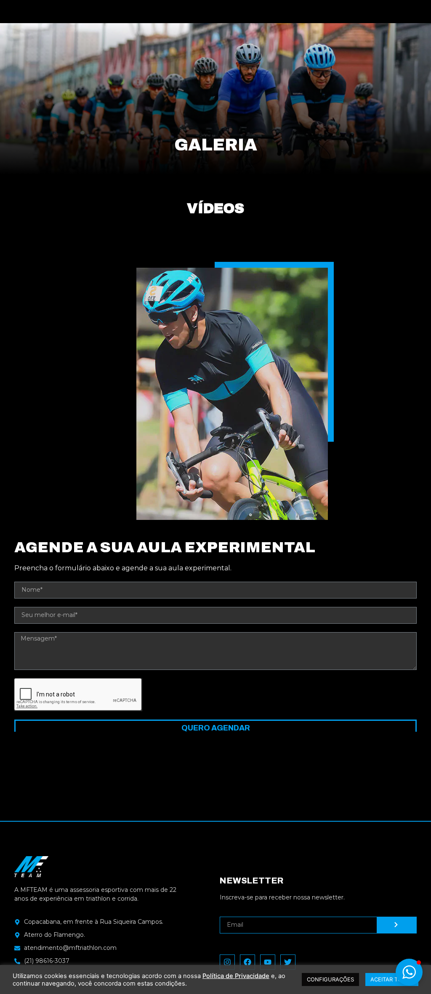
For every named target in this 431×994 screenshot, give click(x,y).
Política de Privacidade (235, 976)
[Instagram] (227, 962)
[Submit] (397, 925)
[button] (409, 972)
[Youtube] (267, 962)
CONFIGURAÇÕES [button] (330, 979)
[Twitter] (287, 962)
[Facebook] (247, 962)
